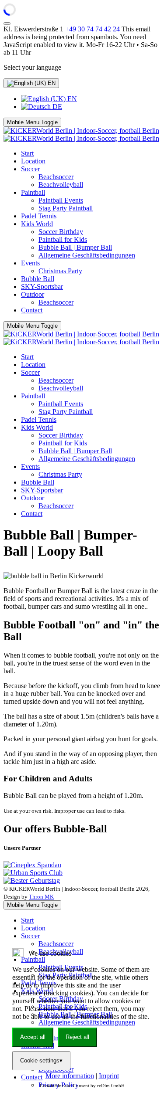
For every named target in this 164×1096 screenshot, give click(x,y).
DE (56, 106)
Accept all (32, 1037)
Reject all (77, 1037)
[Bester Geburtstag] (31, 880)
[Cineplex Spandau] (32, 865)
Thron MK (41, 896)
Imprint (109, 1075)
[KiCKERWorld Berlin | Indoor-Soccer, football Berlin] (81, 134)
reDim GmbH (111, 1085)
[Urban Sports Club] (33, 872)
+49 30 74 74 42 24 (92, 29)
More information (69, 1075)
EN (51, 83)
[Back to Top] (6, 23)
